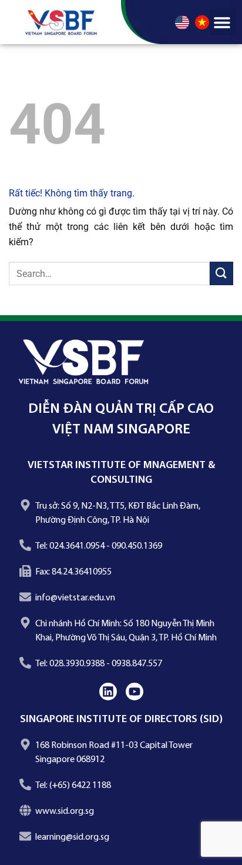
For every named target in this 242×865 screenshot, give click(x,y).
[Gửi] (221, 273)
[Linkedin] (108, 691)
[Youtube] (134, 691)
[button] (222, 22)
